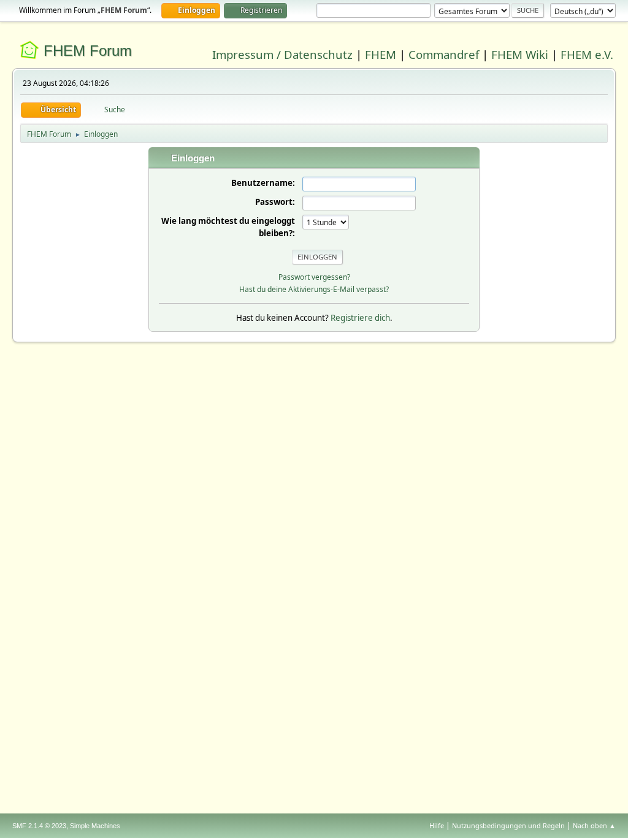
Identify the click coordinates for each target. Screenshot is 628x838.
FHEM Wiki (519, 54)
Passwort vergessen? (314, 277)
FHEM (380, 54)
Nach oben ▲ (594, 825)
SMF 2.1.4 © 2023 (39, 825)
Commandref (443, 54)
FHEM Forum (88, 50)
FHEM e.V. (587, 54)
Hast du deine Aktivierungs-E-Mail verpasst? (314, 289)
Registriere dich (360, 317)
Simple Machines (95, 825)
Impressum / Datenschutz (282, 54)
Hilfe (436, 825)
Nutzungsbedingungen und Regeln (508, 825)
